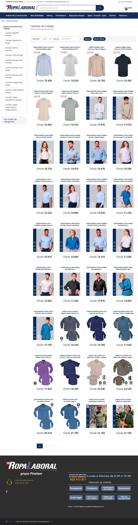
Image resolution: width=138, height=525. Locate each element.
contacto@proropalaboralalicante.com (57, 2)
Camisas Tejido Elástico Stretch (14, 91)
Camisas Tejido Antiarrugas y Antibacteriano (11, 107)
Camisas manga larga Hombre (13, 76)
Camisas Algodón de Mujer (13, 41)
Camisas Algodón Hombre (12, 34)
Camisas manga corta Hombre (13, 61)
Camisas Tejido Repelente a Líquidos (13, 98)
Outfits (112, 15)
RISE (51, 521)
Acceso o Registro (126, 2)
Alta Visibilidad (37, 15)
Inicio (3, 21)
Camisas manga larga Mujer (13, 83)
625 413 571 (39, 2)
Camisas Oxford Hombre (11, 49)
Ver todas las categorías (10, 120)
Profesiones (61, 15)
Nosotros (123, 15)
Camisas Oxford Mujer (14, 55)
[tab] (14, 120)
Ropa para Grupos (76, 15)
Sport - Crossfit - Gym (97, 15)
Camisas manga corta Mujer (13, 68)
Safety (49, 15)
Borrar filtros (99, 39)
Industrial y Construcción (16, 15)
